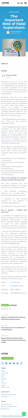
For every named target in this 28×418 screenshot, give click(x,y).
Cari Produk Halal (8, 358)
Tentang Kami (4, 372)
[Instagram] (2, 363)
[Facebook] (6, 363)
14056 (10, 404)
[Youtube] (13, 363)
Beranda (3, 370)
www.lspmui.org (15, 282)
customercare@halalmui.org (9, 406)
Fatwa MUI (3, 383)
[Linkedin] (10, 363)
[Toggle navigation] (25, 3)
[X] (17, 363)
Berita (2, 377)
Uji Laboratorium (5, 396)
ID (18, 3)
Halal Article (4, 314)
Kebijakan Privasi (5, 387)
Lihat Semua (4, 308)
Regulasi (3, 385)
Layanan (3, 374)
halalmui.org (6, 408)
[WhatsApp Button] (24, 414)
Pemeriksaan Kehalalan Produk (8, 394)
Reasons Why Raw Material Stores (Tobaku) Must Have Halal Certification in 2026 (13, 340)
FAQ (2, 381)
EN (21, 3)
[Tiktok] (21, 363)
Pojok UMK (3, 379)
